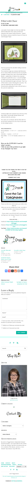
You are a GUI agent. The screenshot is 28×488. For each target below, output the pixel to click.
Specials (20, 464)
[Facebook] (10, 343)
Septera (13, 481)
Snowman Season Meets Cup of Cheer (6, 258)
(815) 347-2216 (14, 400)
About (13, 463)
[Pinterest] (13, 343)
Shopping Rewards (6, 464)
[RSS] (17, 343)
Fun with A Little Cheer (19, 250)
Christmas (6, 14)
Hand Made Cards (13, 25)
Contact (7, 463)
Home (2, 463)
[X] (12, 271)
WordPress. (19, 481)
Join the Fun (4, 466)
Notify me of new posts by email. (11, 328)
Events (14, 464)
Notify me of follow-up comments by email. (13, 325)
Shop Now (12, 466)
